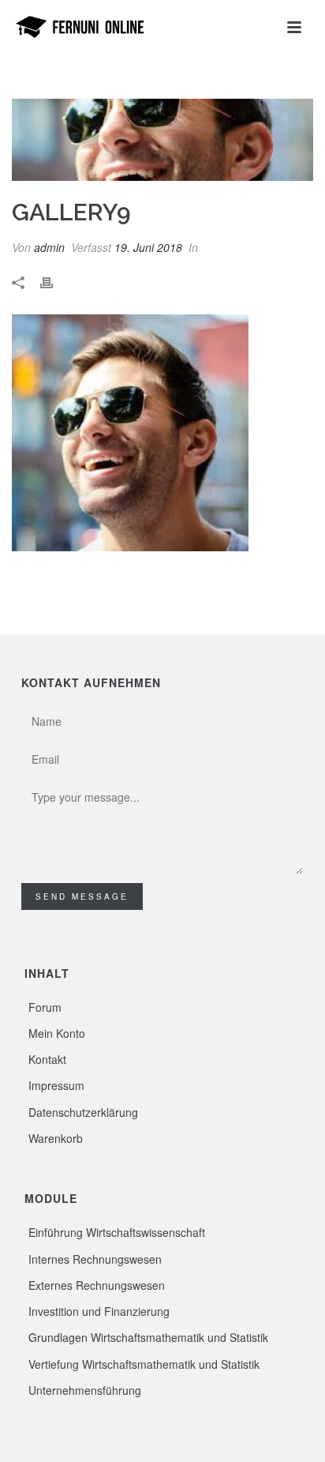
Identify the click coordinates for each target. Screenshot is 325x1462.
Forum (45, 1007)
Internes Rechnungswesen (95, 1259)
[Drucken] (54, 281)
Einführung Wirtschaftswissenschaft (116, 1232)
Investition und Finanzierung (99, 1311)
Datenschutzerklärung (83, 1112)
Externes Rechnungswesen (96, 1285)
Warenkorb (55, 1138)
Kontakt (47, 1059)
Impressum (56, 1085)
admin (49, 247)
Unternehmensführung (84, 1390)
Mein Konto (56, 1033)
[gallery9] (162, 140)
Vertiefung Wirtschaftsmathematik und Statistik (144, 1364)
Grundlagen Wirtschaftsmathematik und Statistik (148, 1337)
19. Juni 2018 (148, 247)
